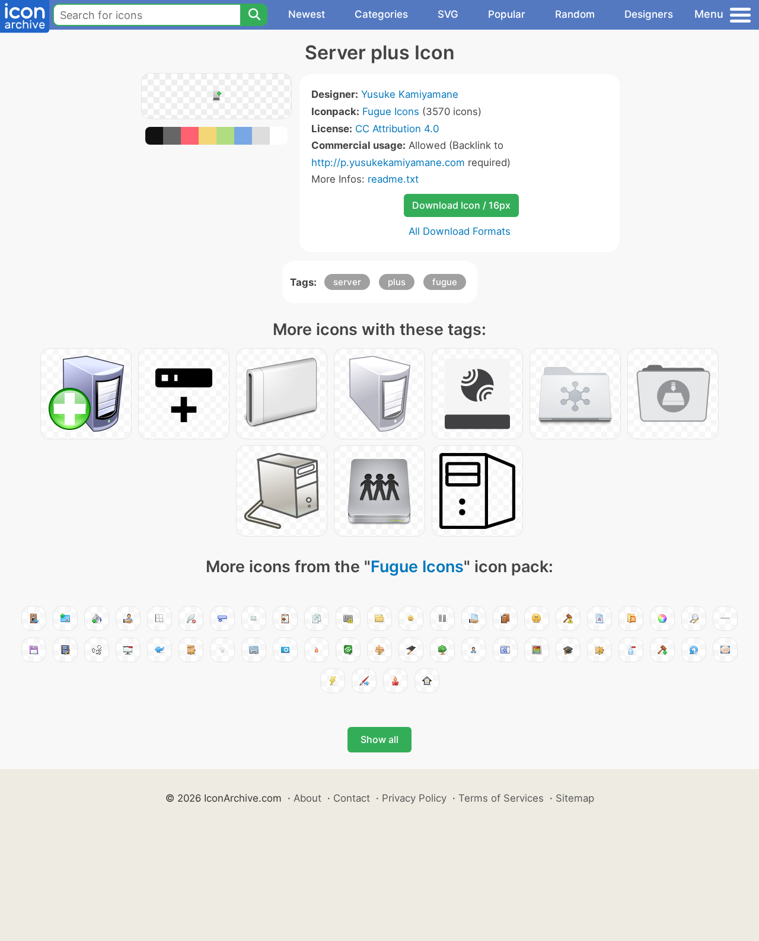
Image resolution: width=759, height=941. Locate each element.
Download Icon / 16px (461, 205)
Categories (381, 14)
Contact (351, 798)
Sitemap (575, 798)
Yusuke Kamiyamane (409, 94)
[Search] (253, 15)
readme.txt (393, 179)
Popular (506, 14)
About (307, 798)
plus (397, 282)
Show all (379, 739)
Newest (306, 14)
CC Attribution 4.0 (397, 129)
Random (575, 14)
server (347, 282)
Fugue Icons (390, 111)
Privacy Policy (414, 798)
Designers (648, 14)
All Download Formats (460, 231)
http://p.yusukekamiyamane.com (388, 162)
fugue (444, 282)
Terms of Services (501, 798)
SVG (448, 14)
